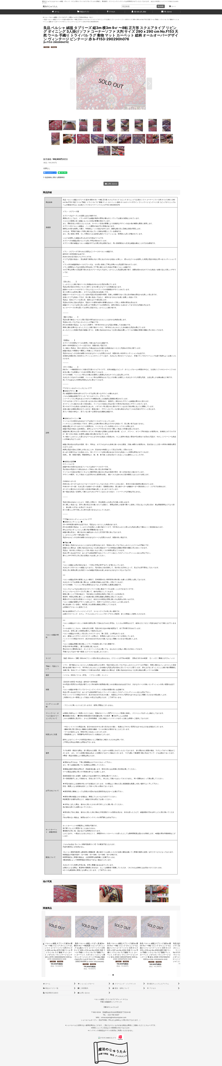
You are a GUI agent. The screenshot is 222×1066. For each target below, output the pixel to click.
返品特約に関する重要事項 (55, 177)
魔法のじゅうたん (50, 6)
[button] (72, 84)
